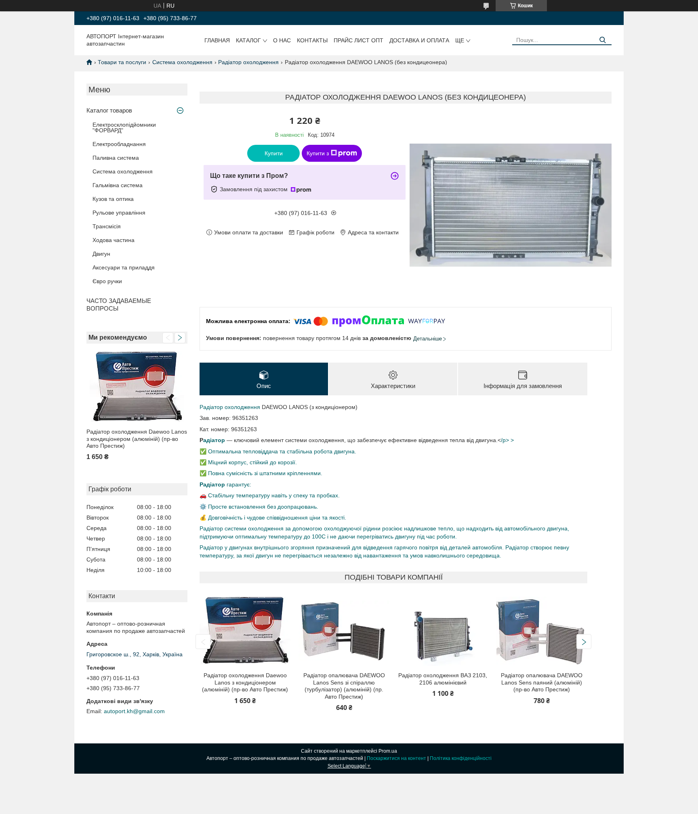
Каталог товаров (109, 110)
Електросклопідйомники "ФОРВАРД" (124, 127)
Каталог (248, 40)
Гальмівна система (118, 185)
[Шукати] (602, 40)
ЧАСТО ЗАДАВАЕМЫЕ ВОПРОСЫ (118, 304)
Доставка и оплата (419, 40)
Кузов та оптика (113, 199)
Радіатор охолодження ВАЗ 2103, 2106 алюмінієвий (442, 679)
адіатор (214, 440)
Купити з (318, 153)
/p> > (507, 440)
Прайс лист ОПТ (358, 40)
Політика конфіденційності (461, 758)
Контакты (312, 40)
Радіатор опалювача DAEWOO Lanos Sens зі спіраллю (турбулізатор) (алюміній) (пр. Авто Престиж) (344, 686)
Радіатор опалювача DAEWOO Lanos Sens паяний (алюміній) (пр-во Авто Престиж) (541, 682)
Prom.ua (387, 751)
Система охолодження (182, 62)
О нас (282, 40)
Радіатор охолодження (248, 62)
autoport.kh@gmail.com (134, 711)
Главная (217, 40)
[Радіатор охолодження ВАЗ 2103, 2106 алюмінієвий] (442, 630)
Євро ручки (107, 281)
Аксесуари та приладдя (124, 267)
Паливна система (116, 157)
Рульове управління (119, 212)
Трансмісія (107, 226)
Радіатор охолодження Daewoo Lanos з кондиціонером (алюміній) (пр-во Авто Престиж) (136, 438)
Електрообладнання (119, 144)
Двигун (101, 253)
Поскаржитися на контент (396, 758)
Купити (274, 153)
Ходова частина (114, 240)
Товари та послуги (122, 62)
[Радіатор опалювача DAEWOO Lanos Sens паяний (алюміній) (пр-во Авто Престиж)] (541, 630)
